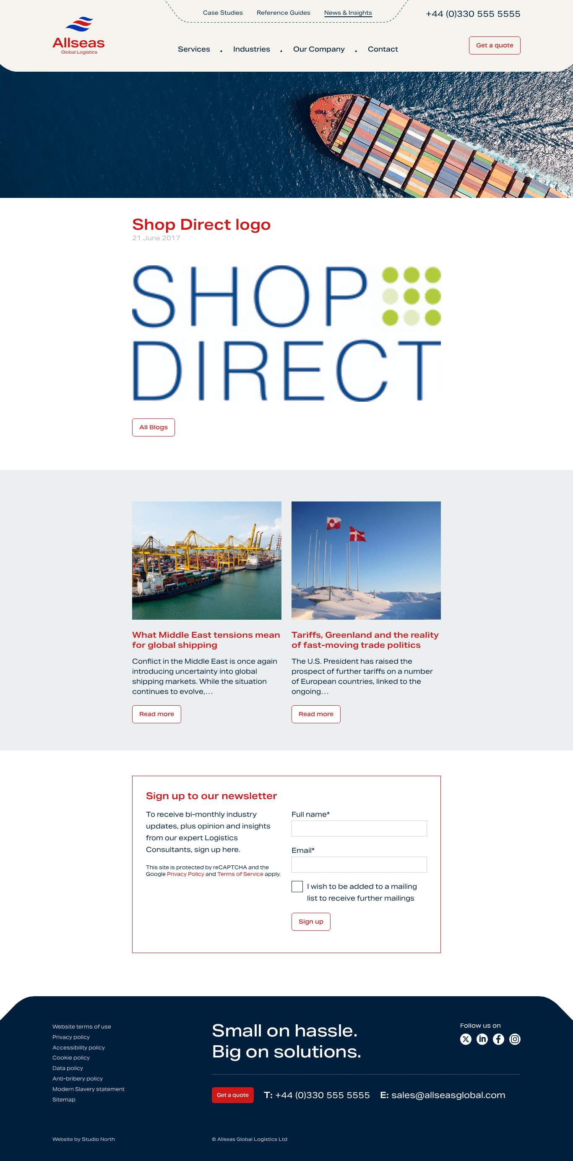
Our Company (319, 49)
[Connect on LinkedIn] (482, 1039)
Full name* (311, 814)
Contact (383, 49)
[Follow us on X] (465, 1039)
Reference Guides (283, 12)
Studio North (98, 1139)
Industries (251, 49)
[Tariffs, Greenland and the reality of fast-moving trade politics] (366, 560)
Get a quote (494, 45)
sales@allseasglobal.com (442, 1095)
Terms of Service (240, 874)
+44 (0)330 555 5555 (317, 1095)
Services (194, 49)
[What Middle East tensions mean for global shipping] (206, 560)
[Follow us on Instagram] (515, 1039)
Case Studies (223, 12)
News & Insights (348, 12)
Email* (303, 850)
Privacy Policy (185, 874)
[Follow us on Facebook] (498, 1039)
